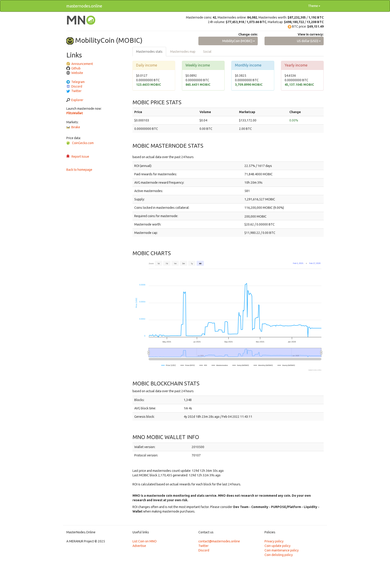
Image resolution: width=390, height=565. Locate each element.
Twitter (76, 91)
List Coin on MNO (144, 541)
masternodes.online (84, 6)
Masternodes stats (149, 51)
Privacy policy (274, 541)
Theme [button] (313, 6)
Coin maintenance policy (282, 550)
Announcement (82, 64)
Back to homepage (79, 169)
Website (77, 73)
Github (76, 68)
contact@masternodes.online (219, 541)
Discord (76, 86)
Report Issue (80, 156)
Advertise (139, 546)
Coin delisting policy (279, 555)
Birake (75, 127)
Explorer (77, 100)
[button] (228, 41)
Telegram (78, 82)
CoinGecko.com (83, 143)
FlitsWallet (74, 113)
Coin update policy (277, 546)
